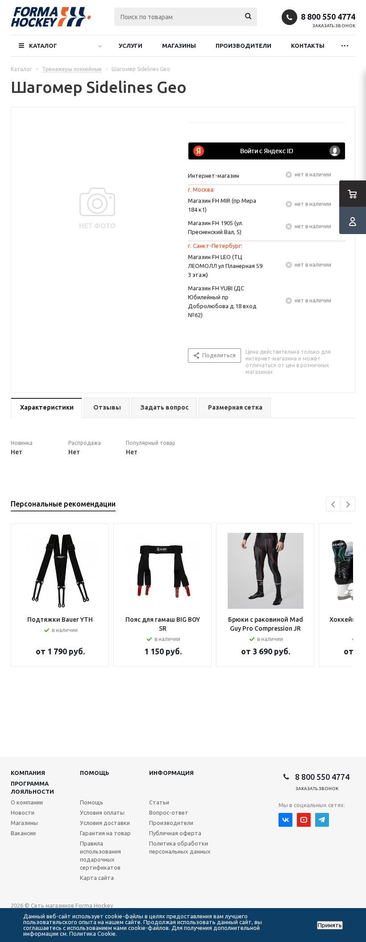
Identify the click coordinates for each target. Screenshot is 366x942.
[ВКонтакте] (285, 820)
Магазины (179, 45)
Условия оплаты (102, 812)
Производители (243, 45)
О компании (27, 802)
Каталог (43, 45)
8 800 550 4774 (328, 17)
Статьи (159, 802)
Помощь (94, 773)
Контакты (307, 45)
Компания (28, 773)
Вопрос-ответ (168, 812)
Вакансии (23, 833)
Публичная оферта (175, 833)
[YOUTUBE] (304, 820)
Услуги (130, 45)
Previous (333, 504)
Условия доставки (105, 823)
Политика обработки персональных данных (180, 847)
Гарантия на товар (105, 833)
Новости (22, 812)
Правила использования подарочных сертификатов (100, 855)
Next (348, 504)
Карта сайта (97, 878)
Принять (330, 925)
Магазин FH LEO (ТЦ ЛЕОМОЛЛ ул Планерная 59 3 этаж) (225, 266)
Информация (171, 773)
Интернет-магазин (213, 175)
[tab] (46, 408)
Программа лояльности (32, 787)
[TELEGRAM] (322, 820)
